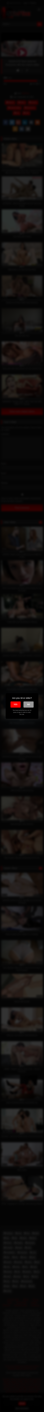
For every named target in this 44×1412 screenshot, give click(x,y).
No (28, 704)
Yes (15, 704)
